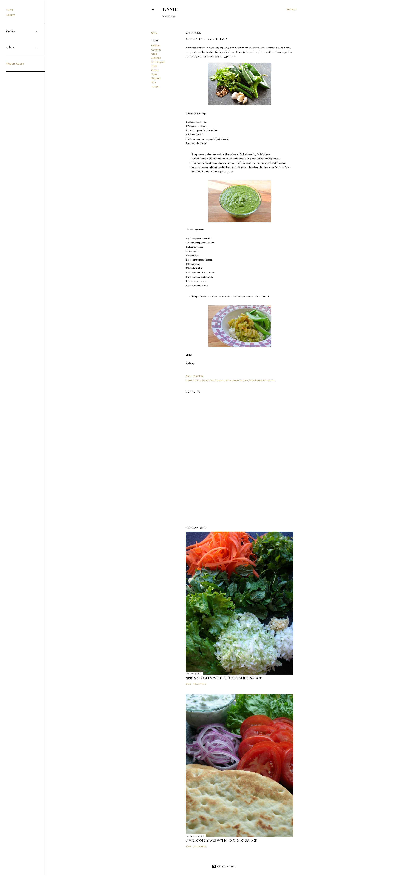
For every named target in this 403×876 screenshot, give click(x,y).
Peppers (156, 78)
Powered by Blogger (226, 866)
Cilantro (155, 45)
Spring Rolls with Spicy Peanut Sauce (224, 678)
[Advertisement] (239, 497)
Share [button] (154, 33)
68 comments (199, 684)
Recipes (10, 15)
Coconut (156, 49)
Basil (170, 9)
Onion (154, 70)
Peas (154, 74)
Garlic (154, 53)
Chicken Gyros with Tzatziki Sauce (221, 840)
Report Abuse (15, 63)
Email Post (198, 376)
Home (9, 10)
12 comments (199, 846)
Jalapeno (156, 58)
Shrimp (155, 86)
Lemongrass (158, 62)
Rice (153, 82)
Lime (154, 66)
